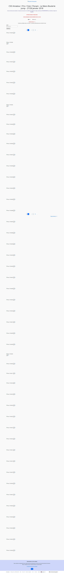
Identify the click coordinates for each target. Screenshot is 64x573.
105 (35, 30)
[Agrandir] (8, 43)
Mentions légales (28, 571)
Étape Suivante (53, 216)
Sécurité (23, 571)
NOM (7, 25)
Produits (34, 19)
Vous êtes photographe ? (54, 571)
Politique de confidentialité (14, 571)
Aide (29, 19)
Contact (36, 571)
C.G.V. (33, 571)
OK (32, 568)
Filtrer (9, 28)
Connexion (8, 571)
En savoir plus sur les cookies (32, 566)
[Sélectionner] (13, 32)
